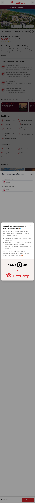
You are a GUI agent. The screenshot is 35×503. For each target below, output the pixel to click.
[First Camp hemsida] (17, 2)
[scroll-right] (33, 260)
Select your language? (8, 186)
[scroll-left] (1, 260)
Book (27, 500)
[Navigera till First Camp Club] (2, 2)
